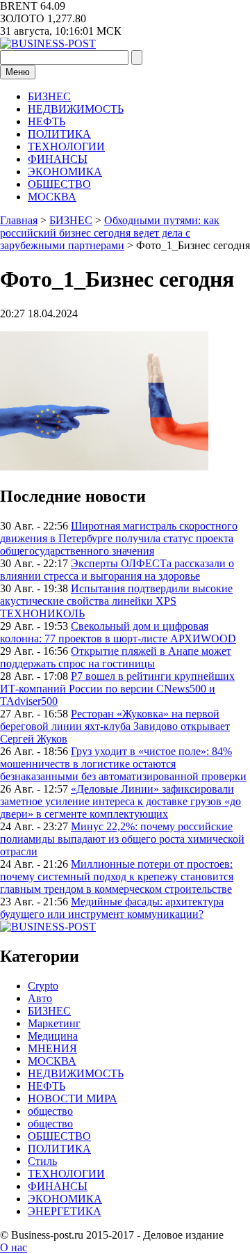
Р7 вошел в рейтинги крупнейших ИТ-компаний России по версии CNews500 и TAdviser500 (117, 688)
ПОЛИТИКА (59, 134)
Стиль (42, 1161)
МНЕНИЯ (52, 1048)
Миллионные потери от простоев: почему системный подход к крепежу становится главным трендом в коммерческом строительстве (116, 876)
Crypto (43, 986)
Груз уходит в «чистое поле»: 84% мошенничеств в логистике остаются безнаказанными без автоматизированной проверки (123, 763)
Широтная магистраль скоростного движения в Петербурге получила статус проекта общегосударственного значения (119, 538)
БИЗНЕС (49, 96)
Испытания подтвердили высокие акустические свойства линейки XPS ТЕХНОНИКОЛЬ (116, 600)
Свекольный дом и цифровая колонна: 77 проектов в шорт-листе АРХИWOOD (118, 632)
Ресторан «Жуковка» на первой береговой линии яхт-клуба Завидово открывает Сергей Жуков (115, 726)
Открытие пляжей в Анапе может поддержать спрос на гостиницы (115, 657)
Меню (18, 72)
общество (50, 1111)
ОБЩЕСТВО (59, 184)
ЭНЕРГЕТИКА (64, 1211)
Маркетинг (54, 1023)
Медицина (53, 1036)
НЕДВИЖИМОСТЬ (76, 109)
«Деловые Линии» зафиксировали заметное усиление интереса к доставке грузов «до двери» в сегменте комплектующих (120, 801)
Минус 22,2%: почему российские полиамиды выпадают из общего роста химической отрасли (122, 838)
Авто (40, 998)
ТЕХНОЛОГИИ (66, 146)
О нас (13, 1247)
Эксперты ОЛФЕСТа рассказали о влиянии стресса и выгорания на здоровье (117, 569)
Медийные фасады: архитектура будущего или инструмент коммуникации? (112, 908)
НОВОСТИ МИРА (72, 1098)
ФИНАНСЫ (58, 159)
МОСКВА (52, 197)
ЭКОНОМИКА (65, 171)
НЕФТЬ (46, 121)
